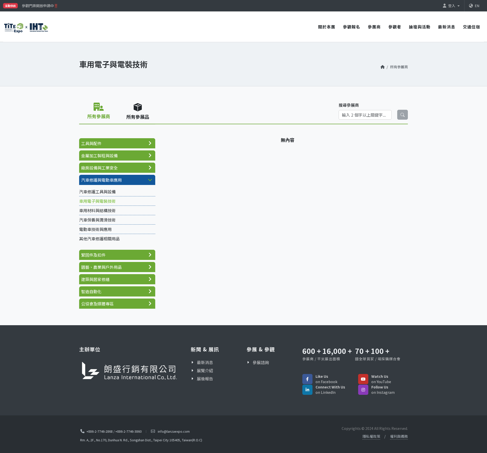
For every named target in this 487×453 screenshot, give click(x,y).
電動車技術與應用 (95, 229)
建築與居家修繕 (95, 279)
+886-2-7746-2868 (99, 431)
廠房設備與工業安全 (99, 168)
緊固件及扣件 (93, 255)
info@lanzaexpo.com (174, 431)
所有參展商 (399, 66)
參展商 (374, 27)
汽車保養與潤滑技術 (97, 220)
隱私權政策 (371, 436)
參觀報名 (351, 27)
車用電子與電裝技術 (97, 201)
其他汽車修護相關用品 (99, 239)
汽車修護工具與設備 (97, 192)
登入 (452, 5)
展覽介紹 (205, 370)
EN (477, 5)
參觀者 (394, 27)
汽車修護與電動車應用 (101, 180)
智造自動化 (91, 291)
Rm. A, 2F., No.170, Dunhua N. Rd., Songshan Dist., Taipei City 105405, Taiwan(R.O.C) (141, 440)
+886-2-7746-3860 (128, 431)
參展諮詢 (261, 362)
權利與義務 (399, 436)
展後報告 (205, 379)
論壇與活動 (419, 27)
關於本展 (326, 27)
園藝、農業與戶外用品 (101, 267)
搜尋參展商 (349, 105)
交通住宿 (471, 27)
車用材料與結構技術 (97, 210)
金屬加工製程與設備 (99, 155)
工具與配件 (91, 143)
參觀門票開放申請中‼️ (40, 5)
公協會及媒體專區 (97, 304)
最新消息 (446, 27)
